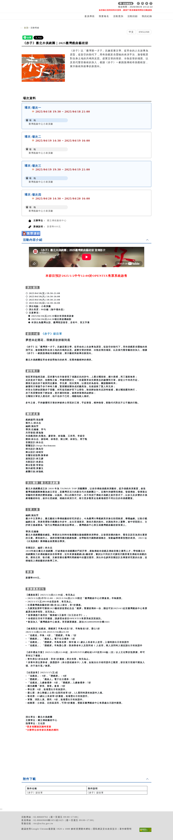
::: (21, 28)
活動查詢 (118, 16)
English (144, 32)
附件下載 (29, 779)
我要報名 (104, 16)
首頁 (26, 28)
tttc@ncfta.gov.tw (43, 823)
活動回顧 (132, 16)
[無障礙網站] (146, 832)
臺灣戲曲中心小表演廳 (41, 124)
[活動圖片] (43, 68)
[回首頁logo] (39, 4)
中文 (131, 32)
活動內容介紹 (32, 239)
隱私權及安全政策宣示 (105, 829)
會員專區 (89, 16)
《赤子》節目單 (34, 793)
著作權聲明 (125, 829)
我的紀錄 (147, 16)
